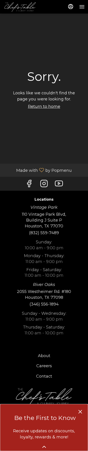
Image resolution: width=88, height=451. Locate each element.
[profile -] (70, 6)
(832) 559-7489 (44, 232)
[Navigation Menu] (82, 7)
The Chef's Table (44, 396)
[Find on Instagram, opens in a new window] (44, 184)
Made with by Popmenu (37, 170)
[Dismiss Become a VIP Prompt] (80, 411)
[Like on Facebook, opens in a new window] (29, 184)
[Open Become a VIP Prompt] (44, 447)
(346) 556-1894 (44, 304)
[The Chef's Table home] (23, 6)
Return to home (44, 106)
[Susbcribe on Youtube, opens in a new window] (59, 184)
